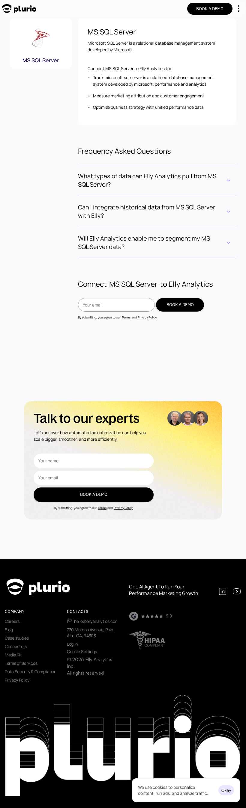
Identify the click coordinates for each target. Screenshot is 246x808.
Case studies (17, 638)
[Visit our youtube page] (236, 592)
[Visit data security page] (147, 640)
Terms (126, 317)
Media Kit (13, 655)
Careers (12, 621)
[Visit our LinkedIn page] (222, 592)
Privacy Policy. (147, 317)
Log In (72, 644)
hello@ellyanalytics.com (96, 621)
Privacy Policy (17, 680)
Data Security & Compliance (30, 671)
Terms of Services (21, 663)
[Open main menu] (238, 9)
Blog (9, 629)
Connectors (16, 646)
